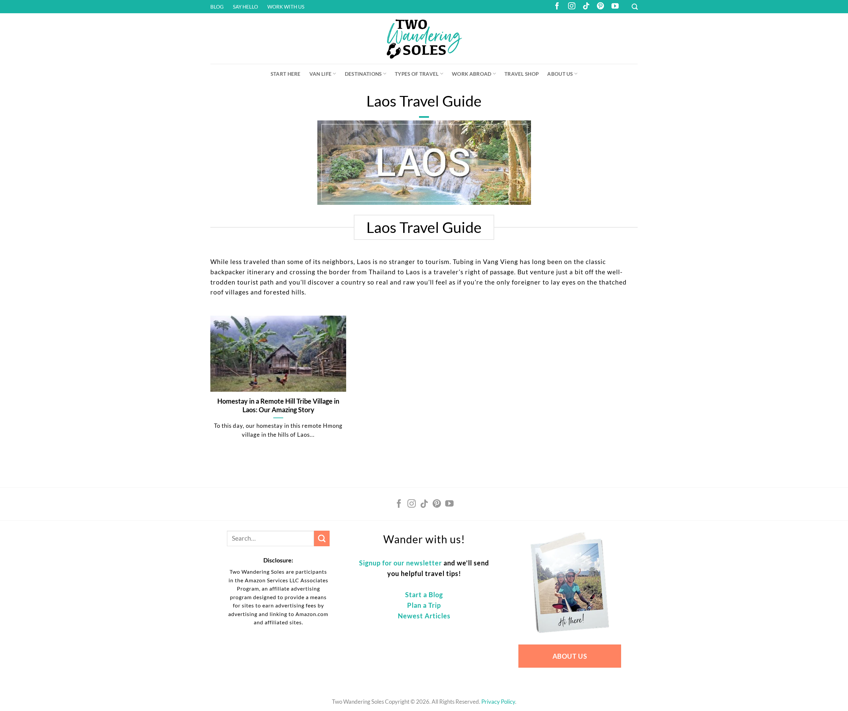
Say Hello (245, 7)
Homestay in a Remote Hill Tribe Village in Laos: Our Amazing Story (278, 405)
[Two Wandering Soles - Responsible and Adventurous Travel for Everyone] (424, 39)
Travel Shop (521, 74)
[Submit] (322, 538)
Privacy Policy (498, 701)
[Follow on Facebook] (557, 6)
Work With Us (285, 7)
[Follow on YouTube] (615, 6)
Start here (286, 74)
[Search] (635, 6)
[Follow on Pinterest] (600, 6)
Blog (217, 7)
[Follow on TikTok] (586, 6)
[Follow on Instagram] (571, 6)
